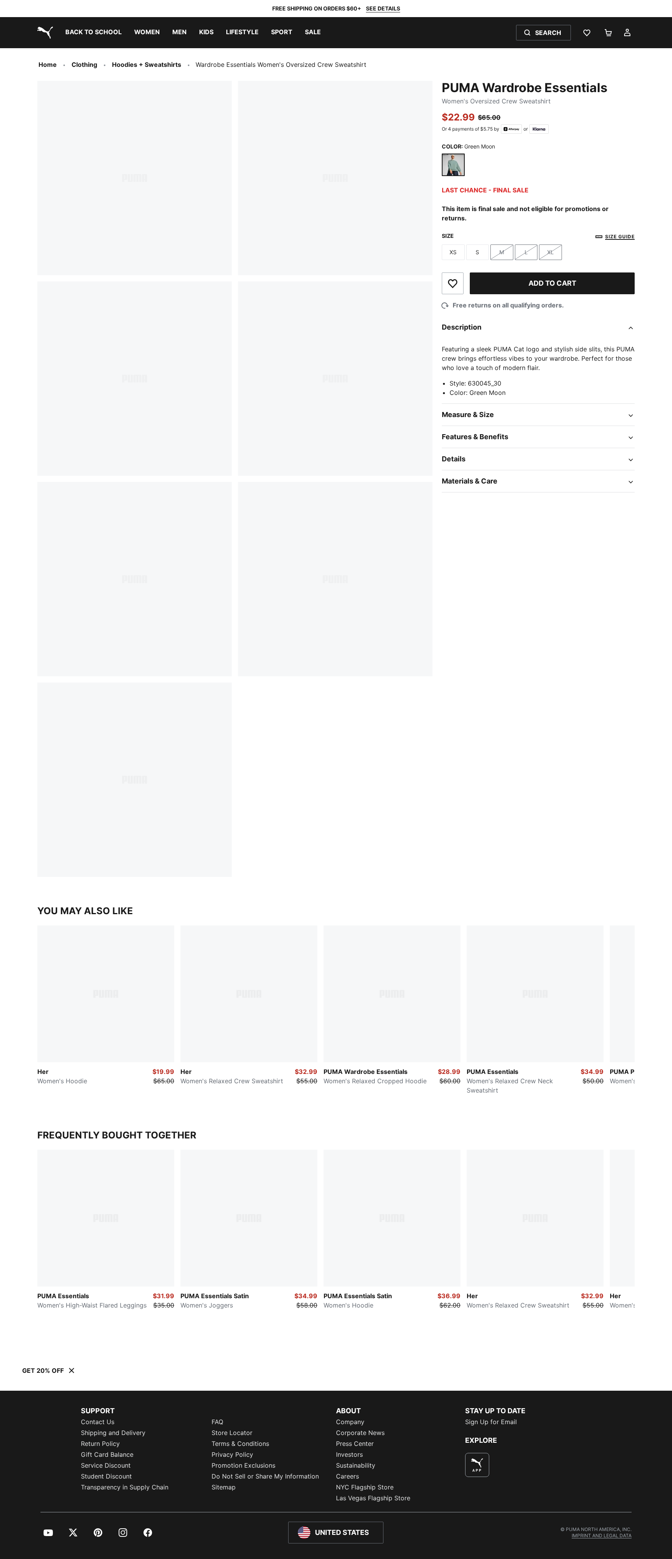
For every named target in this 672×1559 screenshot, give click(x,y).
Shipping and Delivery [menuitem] (113, 1433)
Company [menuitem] (350, 1422)
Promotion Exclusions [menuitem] (243, 1465)
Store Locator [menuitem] (232, 1433)
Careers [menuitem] (347, 1476)
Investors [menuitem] (349, 1454)
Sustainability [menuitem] (355, 1465)
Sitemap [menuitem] (224, 1487)
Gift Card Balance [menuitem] (107, 1454)
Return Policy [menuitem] (100, 1443)
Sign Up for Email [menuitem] (491, 1422)
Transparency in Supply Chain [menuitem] (124, 1487)
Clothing (84, 64)
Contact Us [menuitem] (97, 1422)
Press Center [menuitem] (355, 1443)
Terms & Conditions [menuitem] (240, 1443)
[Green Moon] (453, 165)
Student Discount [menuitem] (106, 1476)
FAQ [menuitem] (217, 1422)
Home (47, 64)
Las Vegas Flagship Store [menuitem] (373, 1498)
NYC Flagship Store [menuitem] (365, 1487)
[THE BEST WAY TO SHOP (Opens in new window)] (477, 1465)
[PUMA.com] (43, 32)
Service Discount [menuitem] (106, 1465)
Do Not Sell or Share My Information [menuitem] (265, 1476)
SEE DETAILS (383, 8)
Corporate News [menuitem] (360, 1433)
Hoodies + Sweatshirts (146, 64)
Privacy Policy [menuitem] (232, 1454)
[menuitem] (93, 33)
